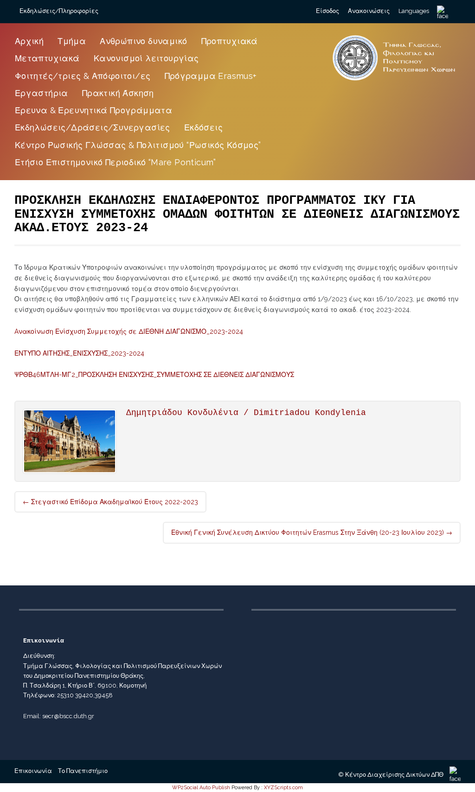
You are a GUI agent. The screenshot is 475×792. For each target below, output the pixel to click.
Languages (413, 11)
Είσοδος (327, 11)
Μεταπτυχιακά (47, 58)
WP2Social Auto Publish (201, 788)
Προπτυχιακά (229, 41)
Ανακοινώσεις (369, 11)
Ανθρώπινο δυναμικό (143, 41)
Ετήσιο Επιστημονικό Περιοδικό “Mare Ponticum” (115, 162)
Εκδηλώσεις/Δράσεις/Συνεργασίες (92, 127)
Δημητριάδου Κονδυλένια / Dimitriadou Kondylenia (246, 412)
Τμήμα (72, 41)
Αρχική (29, 41)
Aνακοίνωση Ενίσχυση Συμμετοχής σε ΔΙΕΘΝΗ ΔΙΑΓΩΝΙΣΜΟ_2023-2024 (128, 331)
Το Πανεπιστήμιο (83, 770)
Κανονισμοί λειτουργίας (146, 58)
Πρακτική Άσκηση (118, 93)
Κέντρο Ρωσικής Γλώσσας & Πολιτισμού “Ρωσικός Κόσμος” (138, 145)
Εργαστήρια (41, 93)
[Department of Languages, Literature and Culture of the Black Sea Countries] (394, 80)
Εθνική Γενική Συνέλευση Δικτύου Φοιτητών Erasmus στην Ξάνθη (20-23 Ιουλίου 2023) (311, 532)
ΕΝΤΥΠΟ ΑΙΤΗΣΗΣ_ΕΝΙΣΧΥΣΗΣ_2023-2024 (79, 353)
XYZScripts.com (283, 788)
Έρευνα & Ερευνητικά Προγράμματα (93, 110)
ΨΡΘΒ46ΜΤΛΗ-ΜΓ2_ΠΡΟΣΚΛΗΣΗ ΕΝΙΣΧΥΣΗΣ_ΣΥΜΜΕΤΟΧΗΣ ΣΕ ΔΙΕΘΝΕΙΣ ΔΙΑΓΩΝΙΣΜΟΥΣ (154, 374)
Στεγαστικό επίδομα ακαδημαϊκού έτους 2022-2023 (110, 502)
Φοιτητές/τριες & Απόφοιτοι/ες (83, 76)
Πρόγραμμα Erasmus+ (211, 76)
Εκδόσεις (203, 127)
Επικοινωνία (33, 770)
